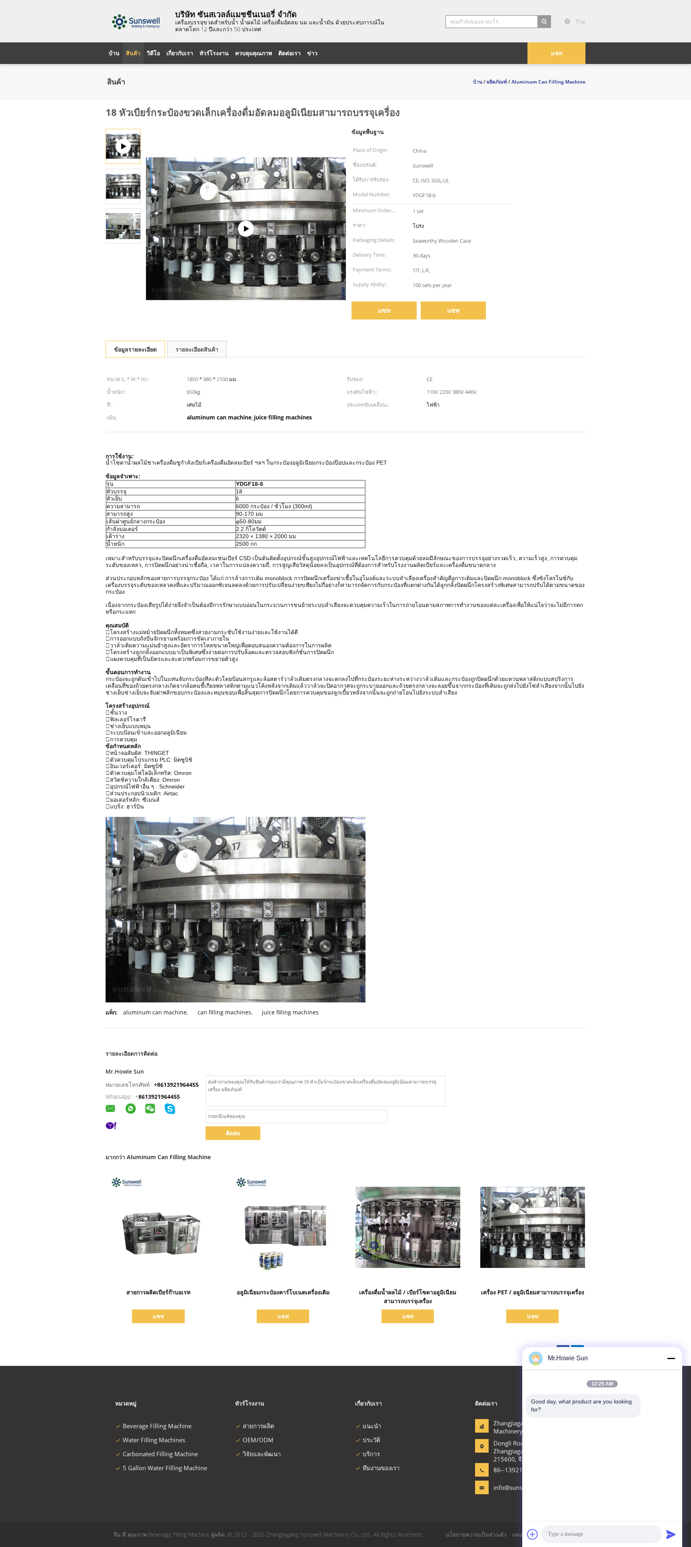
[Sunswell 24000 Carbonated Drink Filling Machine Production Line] (246, 229)
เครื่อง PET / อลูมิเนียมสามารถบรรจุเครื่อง (532, 1292)
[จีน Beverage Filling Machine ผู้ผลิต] (136, 21)
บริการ (371, 1454)
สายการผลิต (258, 1426)
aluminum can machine (155, 1012)
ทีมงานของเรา (381, 1468)
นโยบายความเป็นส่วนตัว (476, 1534)
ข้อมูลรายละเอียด (135, 349)
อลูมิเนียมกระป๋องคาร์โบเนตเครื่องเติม (283, 1292)
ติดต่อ (233, 1133)
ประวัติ (371, 1440)
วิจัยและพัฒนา (262, 1454)
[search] (544, 21)
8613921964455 (159, 1096)
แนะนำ (372, 1426)
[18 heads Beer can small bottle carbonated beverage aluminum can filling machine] (123, 186)
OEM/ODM (258, 1440)
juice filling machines (290, 1012)
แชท (556, 53)
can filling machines (224, 1012)
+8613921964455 (176, 1084)
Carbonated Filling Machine (160, 1454)
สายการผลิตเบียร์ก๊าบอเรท (158, 1292)
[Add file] (532, 1534)
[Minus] (671, 1358)
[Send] (671, 1534)
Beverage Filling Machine (157, 1426)
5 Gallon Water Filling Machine (165, 1468)
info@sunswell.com (518, 1487)
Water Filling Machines (154, 1440)
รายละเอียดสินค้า (197, 349)
